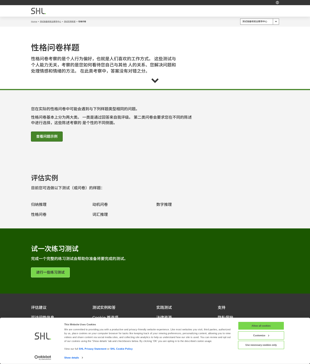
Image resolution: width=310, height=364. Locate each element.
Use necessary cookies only (261, 345)
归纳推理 (38, 204)
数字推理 (164, 204)
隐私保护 (225, 317)
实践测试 (164, 307)
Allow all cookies (261, 325)
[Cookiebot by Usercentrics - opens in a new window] (43, 357)
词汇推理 (100, 214)
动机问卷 (100, 204)
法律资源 (164, 317)
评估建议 (38, 307)
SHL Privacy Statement (93, 348)
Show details (71, 357)
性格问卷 (38, 214)
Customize (259, 335)
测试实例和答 (104, 307)
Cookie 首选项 (105, 317)
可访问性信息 (42, 317)
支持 (221, 307)
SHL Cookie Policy (121, 348)
